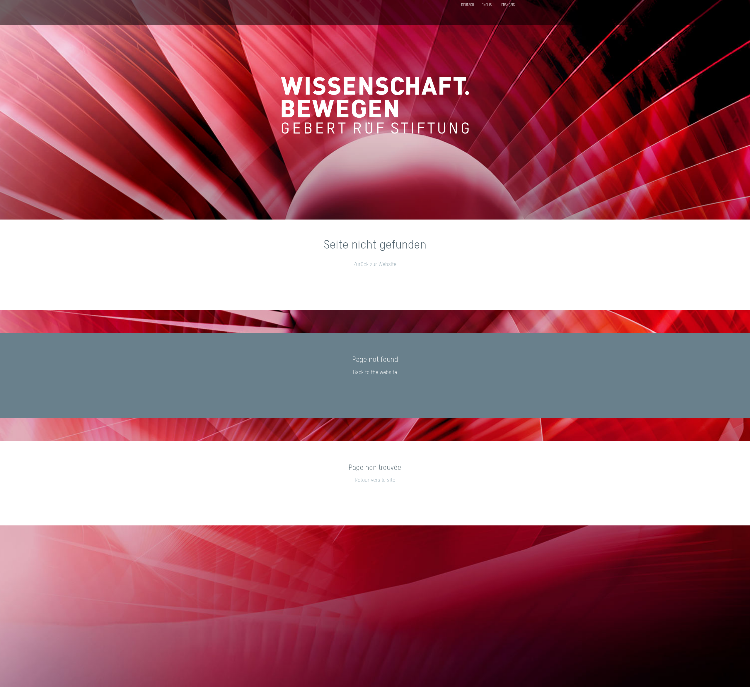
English (488, 5)
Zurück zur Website (375, 264)
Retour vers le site (375, 480)
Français (508, 5)
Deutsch (467, 5)
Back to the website (375, 372)
